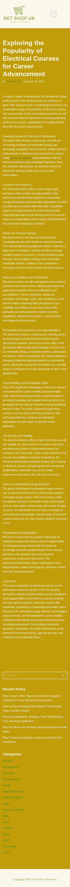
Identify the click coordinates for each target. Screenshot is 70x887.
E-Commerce (11, 766)
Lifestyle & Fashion (14, 809)
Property (8, 828)
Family (7, 785)
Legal (6, 803)
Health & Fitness (12, 797)
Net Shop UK (13, 81)
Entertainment (11, 779)
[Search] (63, 675)
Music (6, 821)
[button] (53, 14)
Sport (6, 840)
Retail (6, 834)
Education (8, 773)
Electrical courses (20, 157)
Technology (9, 846)
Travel (6, 852)
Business (8, 760)
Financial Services (13, 791)
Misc (5, 815)
